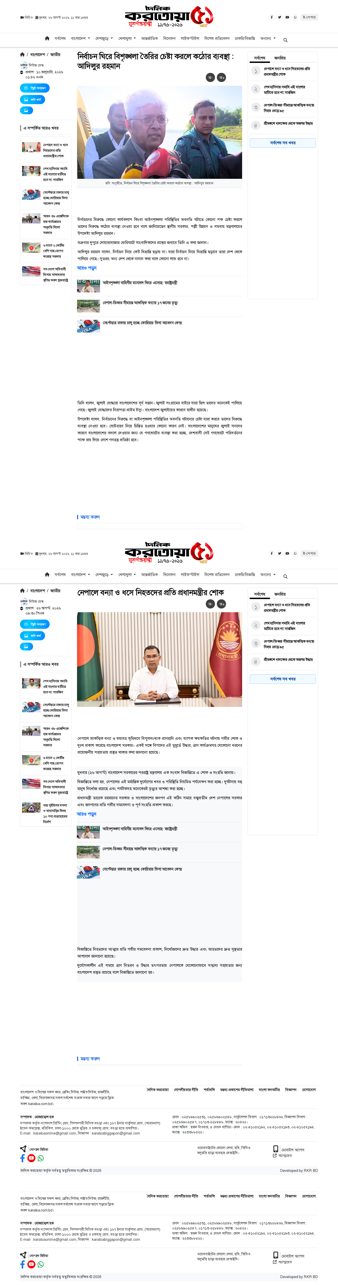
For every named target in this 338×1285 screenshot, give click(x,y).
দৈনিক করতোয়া (158, 1089)
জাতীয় (55, 54)
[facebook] (22, 1158)
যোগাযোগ (309, 1089)
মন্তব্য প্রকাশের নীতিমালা (236, 1089)
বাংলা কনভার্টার (269, 1089)
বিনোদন (169, 38)
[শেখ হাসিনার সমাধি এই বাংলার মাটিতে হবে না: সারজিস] (282, 89)
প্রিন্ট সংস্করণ (38, 88)
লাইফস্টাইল (190, 38)
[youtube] (31, 1158)
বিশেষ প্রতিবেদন (217, 38)
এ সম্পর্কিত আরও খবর (40, 128)
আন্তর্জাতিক (149, 38)
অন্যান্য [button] (266, 38)
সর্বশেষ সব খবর (282, 143)
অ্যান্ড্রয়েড (285, 1155)
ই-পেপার (309, 17)
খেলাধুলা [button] (125, 38)
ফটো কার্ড (36, 99)
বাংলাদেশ (37, 54)
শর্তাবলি (209, 1089)
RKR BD (311, 1170)
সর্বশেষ (60, 38)
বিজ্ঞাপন (291, 1089)
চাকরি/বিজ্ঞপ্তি (245, 38)
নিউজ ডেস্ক (36, 65)
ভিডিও (29, 17)
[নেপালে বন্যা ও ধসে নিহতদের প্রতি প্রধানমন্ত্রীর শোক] (282, 71)
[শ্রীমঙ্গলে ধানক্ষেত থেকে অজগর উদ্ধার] (282, 125)
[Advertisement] (46, 354)
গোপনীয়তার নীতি (186, 1089)
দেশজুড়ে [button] (102, 38)
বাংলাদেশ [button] (79, 38)
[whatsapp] (41, 1158)
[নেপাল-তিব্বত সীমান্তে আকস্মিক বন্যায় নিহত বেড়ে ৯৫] (282, 108)
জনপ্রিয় (280, 58)
